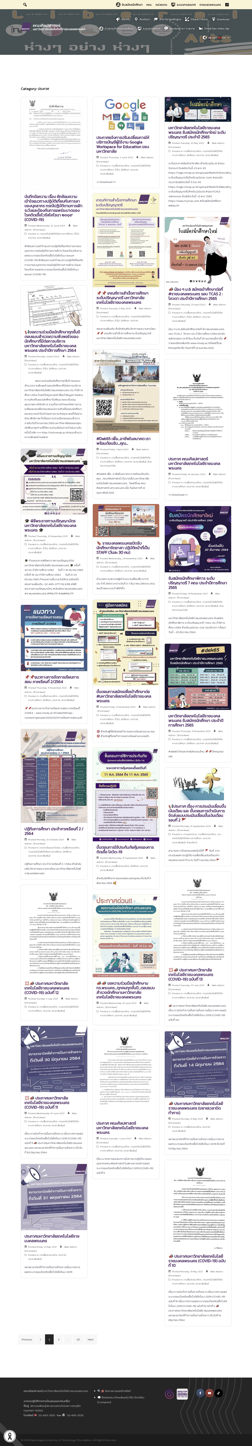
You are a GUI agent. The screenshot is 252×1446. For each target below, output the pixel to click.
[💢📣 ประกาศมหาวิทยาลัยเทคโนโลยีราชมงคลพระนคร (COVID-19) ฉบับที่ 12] (54, 931)
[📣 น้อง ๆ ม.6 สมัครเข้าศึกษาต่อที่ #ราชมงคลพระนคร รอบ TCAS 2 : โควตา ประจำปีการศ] (198, 250)
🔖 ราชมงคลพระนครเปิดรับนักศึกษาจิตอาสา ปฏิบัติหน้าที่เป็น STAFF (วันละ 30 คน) (123, 547)
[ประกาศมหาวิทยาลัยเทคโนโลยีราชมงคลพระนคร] (54, 1197)
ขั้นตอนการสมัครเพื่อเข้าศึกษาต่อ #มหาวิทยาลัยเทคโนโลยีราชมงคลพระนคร (123, 696)
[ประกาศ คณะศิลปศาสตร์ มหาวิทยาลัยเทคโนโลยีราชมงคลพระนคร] (198, 406)
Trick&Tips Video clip (216, 28)
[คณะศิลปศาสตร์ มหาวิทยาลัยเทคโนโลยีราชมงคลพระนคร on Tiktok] (218, 1393)
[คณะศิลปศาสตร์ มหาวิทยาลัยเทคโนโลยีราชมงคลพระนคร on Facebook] (200, 1393)
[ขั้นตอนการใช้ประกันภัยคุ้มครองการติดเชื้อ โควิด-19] (126, 794)
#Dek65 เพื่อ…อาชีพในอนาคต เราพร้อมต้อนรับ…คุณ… (123, 441)
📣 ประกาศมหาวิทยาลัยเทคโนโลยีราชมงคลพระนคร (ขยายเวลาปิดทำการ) (195, 1108)
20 (78, 1339)
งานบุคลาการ (190, 834)
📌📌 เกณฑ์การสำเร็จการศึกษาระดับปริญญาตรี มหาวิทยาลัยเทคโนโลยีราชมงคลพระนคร (122, 297)
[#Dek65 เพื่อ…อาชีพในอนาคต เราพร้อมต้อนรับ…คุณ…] (126, 391)
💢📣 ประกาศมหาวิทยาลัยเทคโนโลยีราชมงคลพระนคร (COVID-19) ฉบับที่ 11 (47, 1102)
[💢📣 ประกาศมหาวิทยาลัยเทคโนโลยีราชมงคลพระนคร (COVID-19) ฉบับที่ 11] (54, 1059)
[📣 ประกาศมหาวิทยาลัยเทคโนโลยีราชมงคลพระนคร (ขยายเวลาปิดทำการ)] (198, 1064)
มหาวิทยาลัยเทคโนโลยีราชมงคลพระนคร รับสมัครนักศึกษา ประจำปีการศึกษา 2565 (195, 720)
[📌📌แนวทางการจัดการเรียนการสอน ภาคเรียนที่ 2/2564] (54, 638)
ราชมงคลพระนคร (210, 4)
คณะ (149, 4)
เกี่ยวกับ (125, 19)
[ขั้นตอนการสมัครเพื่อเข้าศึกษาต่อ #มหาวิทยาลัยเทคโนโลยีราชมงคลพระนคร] (126, 642)
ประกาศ (32, 238)
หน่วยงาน (161, 4)
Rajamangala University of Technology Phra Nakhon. (61, 1440)
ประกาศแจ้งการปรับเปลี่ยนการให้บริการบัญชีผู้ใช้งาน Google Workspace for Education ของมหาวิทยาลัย (122, 144)
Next (91, 1339)
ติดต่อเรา (144, 19)
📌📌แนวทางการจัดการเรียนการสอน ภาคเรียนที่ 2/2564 (52, 679)
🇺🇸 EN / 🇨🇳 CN (216, 38)
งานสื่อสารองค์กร (120, 165)
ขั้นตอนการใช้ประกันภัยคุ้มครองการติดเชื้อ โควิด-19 (125, 849)
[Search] (25, 4)
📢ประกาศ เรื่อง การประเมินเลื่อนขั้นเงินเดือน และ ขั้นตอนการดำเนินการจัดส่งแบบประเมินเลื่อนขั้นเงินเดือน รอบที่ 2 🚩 (197, 813)
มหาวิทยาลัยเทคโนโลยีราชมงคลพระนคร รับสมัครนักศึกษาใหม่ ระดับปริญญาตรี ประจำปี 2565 (197, 132)
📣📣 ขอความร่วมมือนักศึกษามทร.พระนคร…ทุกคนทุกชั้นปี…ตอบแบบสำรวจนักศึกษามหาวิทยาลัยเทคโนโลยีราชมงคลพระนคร (125, 990)
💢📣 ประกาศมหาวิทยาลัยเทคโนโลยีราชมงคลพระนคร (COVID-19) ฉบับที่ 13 (190, 974)
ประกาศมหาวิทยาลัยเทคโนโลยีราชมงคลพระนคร (52, 1238)
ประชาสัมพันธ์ (43, 238)
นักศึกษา (125, 169)
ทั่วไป (76, 233)
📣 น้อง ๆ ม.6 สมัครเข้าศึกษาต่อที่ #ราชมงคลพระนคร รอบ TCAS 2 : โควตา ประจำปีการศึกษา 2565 (195, 294)
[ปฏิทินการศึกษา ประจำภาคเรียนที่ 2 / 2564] (54, 776)
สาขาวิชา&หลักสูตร (170, 19)
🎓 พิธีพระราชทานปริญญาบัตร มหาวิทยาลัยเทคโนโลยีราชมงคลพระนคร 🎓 (50, 525)
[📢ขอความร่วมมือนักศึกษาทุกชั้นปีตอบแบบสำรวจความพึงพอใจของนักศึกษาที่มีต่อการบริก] (54, 305)
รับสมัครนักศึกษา (132, 4)
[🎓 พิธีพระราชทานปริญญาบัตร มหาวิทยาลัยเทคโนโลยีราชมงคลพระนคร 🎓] (54, 481)
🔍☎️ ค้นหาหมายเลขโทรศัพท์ (114, 1391)
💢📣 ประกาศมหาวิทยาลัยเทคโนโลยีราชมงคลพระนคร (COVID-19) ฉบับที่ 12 (47, 988)
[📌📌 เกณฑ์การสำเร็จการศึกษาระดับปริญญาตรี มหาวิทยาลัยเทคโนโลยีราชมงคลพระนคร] (126, 240)
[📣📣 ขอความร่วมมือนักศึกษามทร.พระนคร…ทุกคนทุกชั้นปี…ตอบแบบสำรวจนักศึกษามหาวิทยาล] (126, 935)
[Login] (227, 4)
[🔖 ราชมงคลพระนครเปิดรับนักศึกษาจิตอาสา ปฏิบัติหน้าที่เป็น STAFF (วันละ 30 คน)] (126, 520)
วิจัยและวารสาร (199, 19)
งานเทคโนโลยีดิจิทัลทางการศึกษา (56, 233)
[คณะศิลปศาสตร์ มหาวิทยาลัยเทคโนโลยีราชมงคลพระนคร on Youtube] (209, 1393)
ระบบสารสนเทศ (186, 4)
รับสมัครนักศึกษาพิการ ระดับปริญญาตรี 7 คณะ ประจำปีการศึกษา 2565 (197, 583)
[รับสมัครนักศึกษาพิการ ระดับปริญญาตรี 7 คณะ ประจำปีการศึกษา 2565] (198, 539)
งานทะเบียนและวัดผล (49, 847)
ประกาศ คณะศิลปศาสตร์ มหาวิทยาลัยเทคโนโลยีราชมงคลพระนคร (194, 463)
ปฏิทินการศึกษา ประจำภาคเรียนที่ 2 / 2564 (54, 831)
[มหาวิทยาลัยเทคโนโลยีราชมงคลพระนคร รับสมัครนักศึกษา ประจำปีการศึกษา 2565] (198, 676)
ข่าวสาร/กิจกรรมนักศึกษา (119, 28)
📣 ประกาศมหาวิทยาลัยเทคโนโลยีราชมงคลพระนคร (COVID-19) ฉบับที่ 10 (197, 1260)
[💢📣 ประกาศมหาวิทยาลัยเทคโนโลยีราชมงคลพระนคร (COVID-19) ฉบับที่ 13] (198, 917)
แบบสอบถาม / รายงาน (182, 28)
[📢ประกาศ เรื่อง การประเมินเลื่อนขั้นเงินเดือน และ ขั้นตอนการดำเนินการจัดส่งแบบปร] (198, 784)
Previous (27, 1339)
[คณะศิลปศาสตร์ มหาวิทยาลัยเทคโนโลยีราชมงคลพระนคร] (54, 26)
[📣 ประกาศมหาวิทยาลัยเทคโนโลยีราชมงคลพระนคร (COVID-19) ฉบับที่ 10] (198, 1205)
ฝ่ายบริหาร (192, 842)
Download (223, 19)
